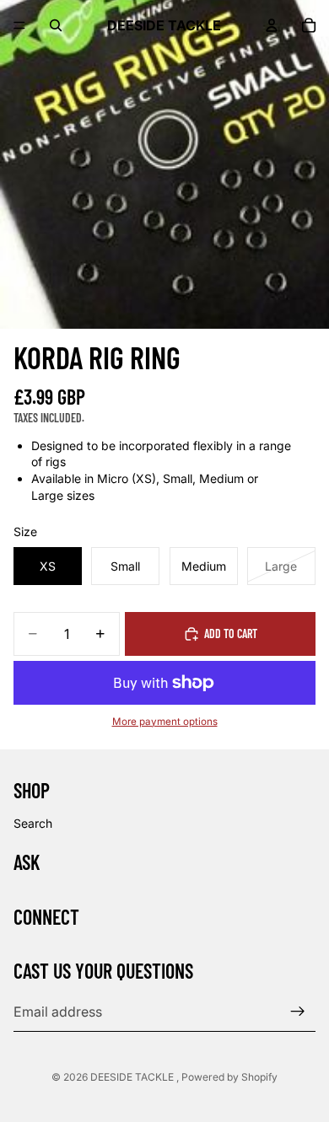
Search (32, 823)
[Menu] (19, 25)
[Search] (55, 25)
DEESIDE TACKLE (133, 1077)
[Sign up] (298, 1011)
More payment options (165, 721)
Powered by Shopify (229, 1077)
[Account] (271, 25)
